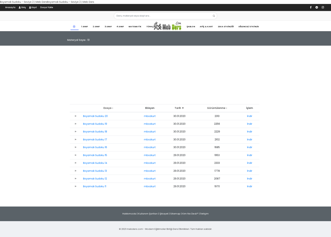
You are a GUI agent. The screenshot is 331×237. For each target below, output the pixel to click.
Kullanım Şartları (148, 213)
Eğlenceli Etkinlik (249, 26)
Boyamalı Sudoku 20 (95, 116)
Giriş (23, 7)
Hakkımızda (129, 213)
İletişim (204, 213)
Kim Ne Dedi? (190, 213)
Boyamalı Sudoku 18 (95, 131)
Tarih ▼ (179, 108)
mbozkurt (150, 116)
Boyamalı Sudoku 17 (95, 139)
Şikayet (164, 213)
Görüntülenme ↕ (217, 108)
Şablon (191, 26)
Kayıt (34, 7)
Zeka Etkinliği (226, 26)
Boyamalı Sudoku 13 (95, 171)
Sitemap (175, 213)
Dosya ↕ (108, 108)
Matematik (135, 26)
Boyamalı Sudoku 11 (94, 186)
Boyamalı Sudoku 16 (95, 147)
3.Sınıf (108, 26)
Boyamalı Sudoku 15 (95, 155)
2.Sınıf (96, 26)
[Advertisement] (165, 77)
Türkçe (150, 26)
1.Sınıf (84, 26)
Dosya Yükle (46, 7)
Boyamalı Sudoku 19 (95, 124)
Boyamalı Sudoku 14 (95, 163)
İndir (249, 116)
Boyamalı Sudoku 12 (95, 178)
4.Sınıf (120, 26)
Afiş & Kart (206, 26)
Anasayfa (10, 7)
